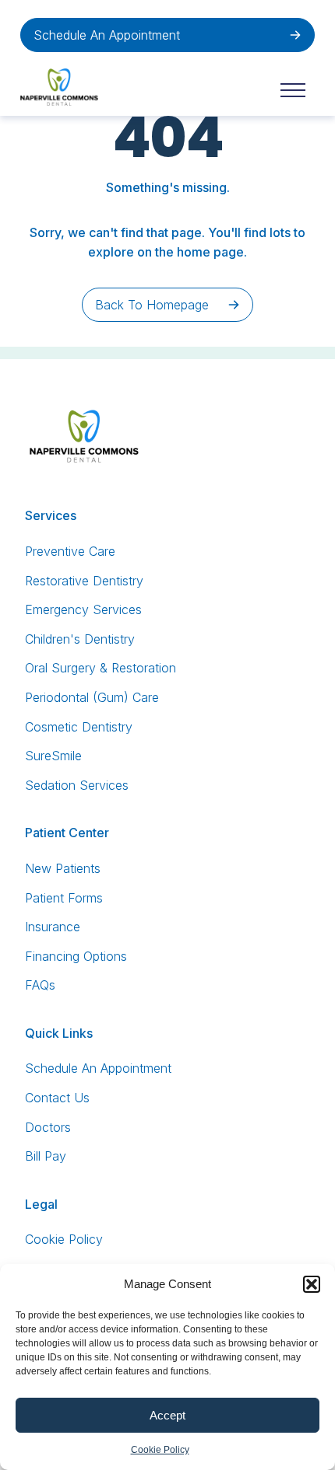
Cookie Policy (160, 1449)
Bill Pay (45, 1156)
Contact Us (57, 1097)
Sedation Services (77, 785)
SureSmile (53, 755)
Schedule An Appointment (107, 35)
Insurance (52, 926)
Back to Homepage (152, 305)
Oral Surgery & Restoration (100, 668)
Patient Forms (64, 898)
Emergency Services (83, 609)
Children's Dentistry (80, 639)
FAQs (40, 985)
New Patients (62, 868)
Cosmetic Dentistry (78, 727)
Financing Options (76, 956)
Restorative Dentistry (84, 580)
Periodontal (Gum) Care (92, 697)
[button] (311, 1284)
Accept (167, 1415)
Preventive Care (70, 551)
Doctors (48, 1127)
